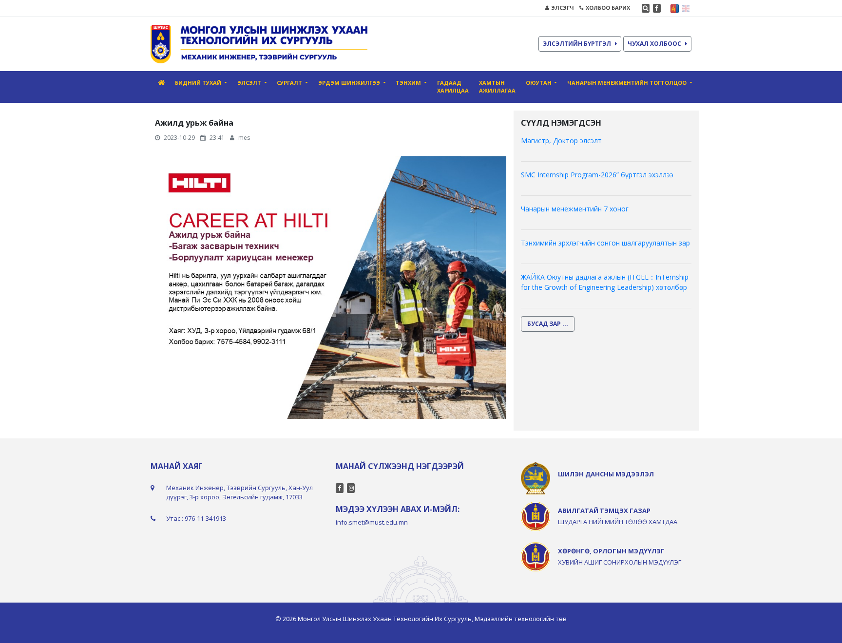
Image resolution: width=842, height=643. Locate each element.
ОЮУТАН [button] (539, 82)
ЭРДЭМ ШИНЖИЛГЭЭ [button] (350, 82)
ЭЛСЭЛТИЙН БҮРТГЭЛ (577, 43)
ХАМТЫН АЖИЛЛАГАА (497, 87)
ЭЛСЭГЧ (562, 7)
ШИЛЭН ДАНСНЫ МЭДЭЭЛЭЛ (606, 474)
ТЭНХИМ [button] (409, 82)
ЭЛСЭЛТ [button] (250, 82)
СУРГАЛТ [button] (290, 82)
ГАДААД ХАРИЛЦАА (453, 87)
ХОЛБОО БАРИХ (608, 7)
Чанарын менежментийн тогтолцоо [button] (627, 82)
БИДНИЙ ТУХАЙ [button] (199, 82)
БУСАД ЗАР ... (547, 324)
